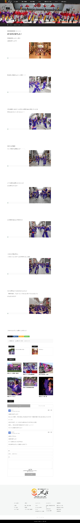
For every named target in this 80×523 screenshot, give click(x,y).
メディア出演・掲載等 (28, 509)
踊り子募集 (32, 1)
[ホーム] (7, 23)
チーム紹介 (16, 1)
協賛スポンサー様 (48, 1)
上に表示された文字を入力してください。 (30, 470)
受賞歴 (26, 507)
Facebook (39, 517)
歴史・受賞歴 (24, 1)
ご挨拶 (15, 505)
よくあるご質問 (48, 510)
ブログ (39, 1)
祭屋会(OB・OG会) (60, 507)
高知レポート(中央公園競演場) (29, 374)
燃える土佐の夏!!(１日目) (43, 374)
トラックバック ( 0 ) (41, 405)
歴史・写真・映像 (28, 505)
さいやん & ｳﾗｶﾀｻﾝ (38, 507)
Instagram (41, 517)
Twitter (37, 517)
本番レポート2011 (11, 31)
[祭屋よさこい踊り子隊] (40, 498)
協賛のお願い (59, 509)
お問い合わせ (63, 1)
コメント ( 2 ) (19, 405)
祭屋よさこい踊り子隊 (42, 521)
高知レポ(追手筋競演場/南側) (28, 387)
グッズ (56, 1)
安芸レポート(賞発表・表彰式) (13, 373)
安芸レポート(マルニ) (11, 396)
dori (13, 340)
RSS (43, 517)
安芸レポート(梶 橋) (43, 396)
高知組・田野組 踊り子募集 (50, 506)
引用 (51, 410)
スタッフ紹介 (16, 509)
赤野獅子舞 (59, 511)
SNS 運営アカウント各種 (39, 511)
